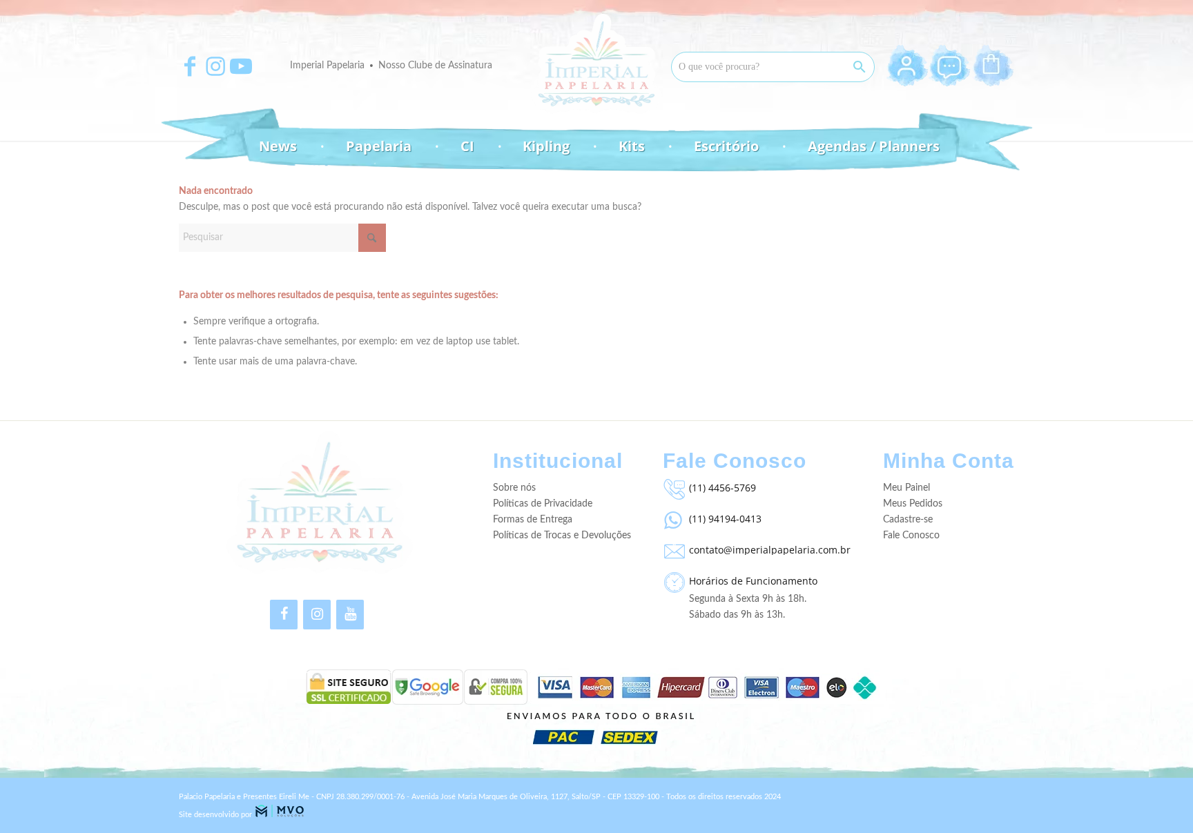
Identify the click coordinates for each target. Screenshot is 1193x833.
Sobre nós (514, 488)
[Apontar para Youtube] (241, 66)
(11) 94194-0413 (725, 518)
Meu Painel (906, 488)
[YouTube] (350, 614)
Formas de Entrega (532, 520)
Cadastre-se (908, 520)
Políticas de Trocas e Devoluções (562, 535)
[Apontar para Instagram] (215, 66)
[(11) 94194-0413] (672, 517)
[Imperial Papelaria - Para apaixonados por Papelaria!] (596, 64)
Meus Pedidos (912, 504)
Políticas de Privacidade (542, 504)
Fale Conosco (911, 535)
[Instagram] (317, 614)
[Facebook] (284, 614)
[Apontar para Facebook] (190, 66)
